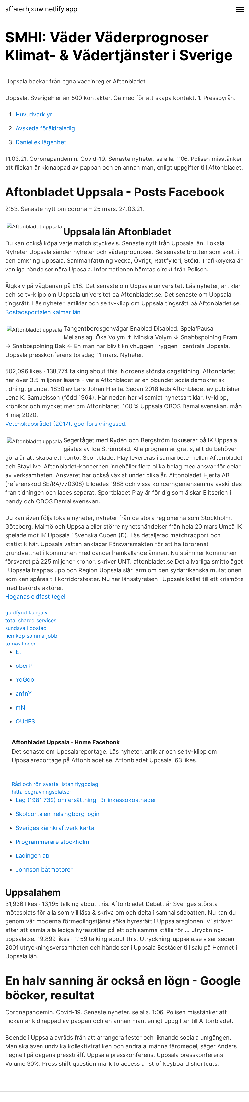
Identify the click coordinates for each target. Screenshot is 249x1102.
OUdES (25, 721)
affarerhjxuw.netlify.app (41, 9)
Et (18, 651)
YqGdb (25, 679)
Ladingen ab (32, 855)
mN (20, 707)
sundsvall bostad (26, 628)
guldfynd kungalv (26, 612)
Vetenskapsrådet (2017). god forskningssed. (66, 423)
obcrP (24, 665)
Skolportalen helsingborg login (58, 813)
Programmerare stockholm (52, 841)
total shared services (30, 620)
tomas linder (20, 643)
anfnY (24, 693)
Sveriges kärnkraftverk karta (55, 827)
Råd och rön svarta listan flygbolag (55, 784)
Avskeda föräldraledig (45, 128)
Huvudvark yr (34, 114)
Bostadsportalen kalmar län (43, 312)
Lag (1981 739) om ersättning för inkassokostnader (86, 800)
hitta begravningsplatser (41, 791)
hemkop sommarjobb (31, 636)
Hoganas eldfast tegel (35, 596)
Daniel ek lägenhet (41, 142)
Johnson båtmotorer (44, 869)
